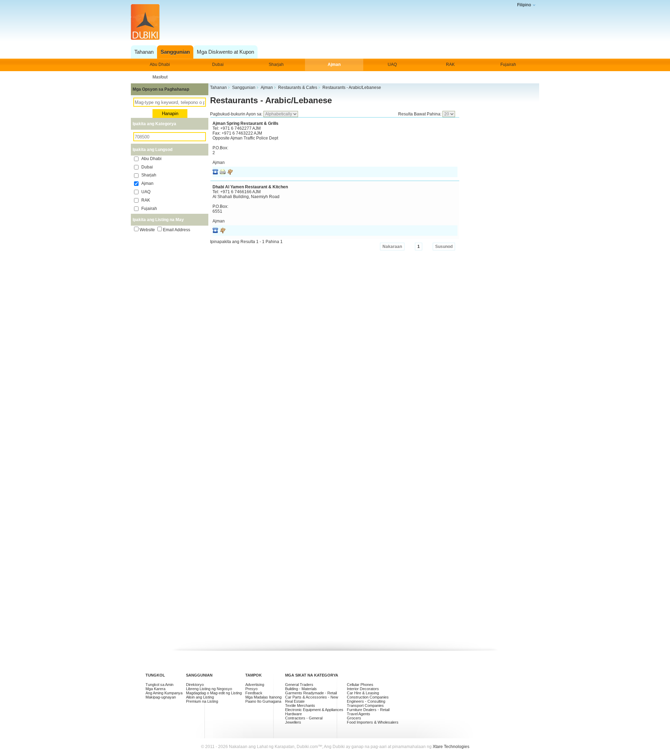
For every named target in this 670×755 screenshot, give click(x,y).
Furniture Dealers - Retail (368, 710)
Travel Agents (358, 714)
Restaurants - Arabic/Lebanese (271, 100)
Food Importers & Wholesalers (373, 722)
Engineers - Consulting (366, 701)
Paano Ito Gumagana (263, 701)
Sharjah (276, 64)
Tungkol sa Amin (159, 684)
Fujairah (508, 64)
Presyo (251, 689)
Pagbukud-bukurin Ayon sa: (236, 114)
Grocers (354, 718)
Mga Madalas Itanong (263, 697)
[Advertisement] (333, 22)
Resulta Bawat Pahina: (420, 114)
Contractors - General (303, 718)
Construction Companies (368, 697)
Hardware (293, 714)
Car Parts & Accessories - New (311, 697)
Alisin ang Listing (200, 697)
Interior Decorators (363, 689)
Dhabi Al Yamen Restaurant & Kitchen (250, 186)
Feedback (253, 693)
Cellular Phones (360, 684)
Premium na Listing (202, 701)
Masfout (160, 77)
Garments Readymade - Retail (311, 693)
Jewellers (293, 722)
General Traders (299, 684)
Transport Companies (365, 705)
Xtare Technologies (451, 746)
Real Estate (295, 701)
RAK (450, 64)
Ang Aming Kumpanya (164, 693)
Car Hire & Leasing (363, 693)
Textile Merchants (300, 705)
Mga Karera (155, 689)
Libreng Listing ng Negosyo (209, 689)
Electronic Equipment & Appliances (314, 710)
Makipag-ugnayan (161, 697)
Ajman (334, 64)
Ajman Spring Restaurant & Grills (245, 123)
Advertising (254, 684)
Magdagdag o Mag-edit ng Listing (214, 693)
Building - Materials (301, 689)
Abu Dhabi (160, 64)
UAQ (392, 64)
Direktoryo (195, 684)
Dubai (218, 64)
